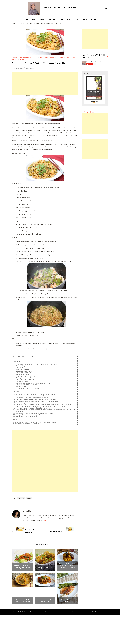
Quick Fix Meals (70, 57)
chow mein (21, 498)
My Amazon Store (88, 112)
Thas (13, 68)
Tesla (33, 19)
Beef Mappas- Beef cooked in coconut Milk (22, 600)
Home (26, 19)
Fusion (35, 57)
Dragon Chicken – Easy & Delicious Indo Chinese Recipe (22, 567)
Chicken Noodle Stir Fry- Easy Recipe (45, 600)
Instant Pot (51, 19)
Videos (61, 19)
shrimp (29, 498)
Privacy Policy (103, 612)
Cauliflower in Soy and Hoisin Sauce (45, 568)
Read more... (47, 520)
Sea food (14, 59)
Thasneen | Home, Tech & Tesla (58, 7)
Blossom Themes (79, 612)
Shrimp (22, 59)
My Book (93, 19)
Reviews (41, 19)
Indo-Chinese (44, 57)
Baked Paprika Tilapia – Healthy (67, 600)
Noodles (61, 57)
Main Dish (53, 57)
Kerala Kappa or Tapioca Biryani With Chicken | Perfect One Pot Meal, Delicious (67, 566)
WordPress (95, 612)
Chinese (14, 57)
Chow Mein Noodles (25, 57)
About (85, 19)
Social (68, 19)
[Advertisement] (45, 83)
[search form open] (106, 8)
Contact (76, 19)
